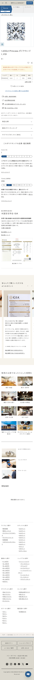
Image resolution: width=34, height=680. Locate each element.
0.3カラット (22, 531)
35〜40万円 (6, 575)
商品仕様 (5, 121)
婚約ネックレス (7, 531)
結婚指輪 (5, 539)
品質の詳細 (28, 82)
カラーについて (5, 172)
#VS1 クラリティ (8, 115)
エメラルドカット (25, 568)
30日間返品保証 (10, 100)
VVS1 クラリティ (7, 599)
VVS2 (14, 185)
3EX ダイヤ (22, 594)
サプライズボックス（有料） (11, 135)
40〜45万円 (6, 577)
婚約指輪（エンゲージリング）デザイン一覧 (20, 635)
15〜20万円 (6, 566)
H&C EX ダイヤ (23, 596)
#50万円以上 (22, 113)
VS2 (4, 185)
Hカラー (5, 614)
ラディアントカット (25, 579)
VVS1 (19, 185)
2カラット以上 (23, 551)
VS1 (9, 185)
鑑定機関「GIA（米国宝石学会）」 (14, 350)
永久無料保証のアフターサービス (15, 104)
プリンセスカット (24, 563)
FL (29, 185)
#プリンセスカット (12, 113)
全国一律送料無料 (10, 96)
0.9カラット (22, 544)
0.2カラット (22, 528)
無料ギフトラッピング (9, 128)
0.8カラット (22, 542)
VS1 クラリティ (6, 594)
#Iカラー (16, 115)
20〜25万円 (6, 568)
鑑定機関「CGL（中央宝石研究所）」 (15, 353)
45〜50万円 (6, 579)
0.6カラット (22, 537)
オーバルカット (24, 577)
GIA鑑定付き (22, 611)
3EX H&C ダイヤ (23, 599)
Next (31, 286)
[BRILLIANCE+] (17, 3)
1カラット (21, 546)
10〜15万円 (6, 563)
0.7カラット (22, 539)
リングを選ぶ (16, 7)
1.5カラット (22, 548)
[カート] (6, 3)
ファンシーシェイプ (24, 561)
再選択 (5, 11)
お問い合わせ (25, 648)
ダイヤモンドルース (8, 537)
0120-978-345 (22, 656)
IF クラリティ (6, 601)
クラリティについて (6, 201)
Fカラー (5, 618)
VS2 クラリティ (7, 592)
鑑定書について (5, 235)
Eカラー (5, 620)
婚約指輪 (5, 528)
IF (24, 185)
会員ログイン (9, 643)
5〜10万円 (5, 561)
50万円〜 (5, 581)
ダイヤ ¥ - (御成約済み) (4, 8)
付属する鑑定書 (6, 228)
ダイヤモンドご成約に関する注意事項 (17, 91)
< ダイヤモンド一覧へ (7, 15)
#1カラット (4, 113)
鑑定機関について (6, 232)
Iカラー (5, 611)
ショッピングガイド (25, 643)
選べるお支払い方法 (11, 108)
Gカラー (5, 616)
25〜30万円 (6, 570)
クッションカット (24, 575)
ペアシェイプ (23, 566)
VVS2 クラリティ (7, 596)
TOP (3, 635)
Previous (28, 286)
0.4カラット (22, 533)
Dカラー (5, 623)
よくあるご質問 (9, 648)
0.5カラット (22, 535)
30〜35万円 (6, 572)
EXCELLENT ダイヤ (24, 592)
